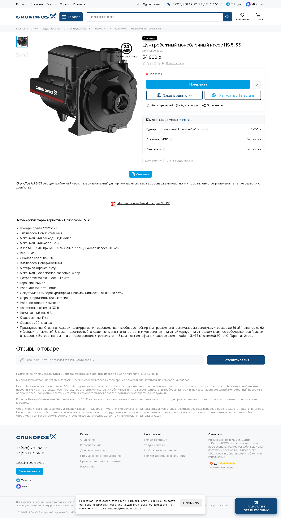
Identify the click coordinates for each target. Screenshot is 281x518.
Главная (21, 28)
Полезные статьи (155, 439)
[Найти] (227, 16)
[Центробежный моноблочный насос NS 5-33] (84, 90)
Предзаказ (198, 84)
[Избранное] (256, 84)
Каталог (21, 4)
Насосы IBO (87, 466)
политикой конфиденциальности (120, 508)
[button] (31, 90)
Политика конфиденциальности (165, 456)
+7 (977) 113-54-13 (210, 4)
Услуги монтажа (154, 445)
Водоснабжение (51, 28)
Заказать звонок (30, 471)
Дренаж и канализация (95, 450)
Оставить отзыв (236, 360)
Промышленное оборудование (100, 456)
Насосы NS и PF (103, 28)
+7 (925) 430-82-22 (184, 4)
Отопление (87, 439)
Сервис (65, 4)
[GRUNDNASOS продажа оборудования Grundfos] (36, 16)
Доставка (36, 4)
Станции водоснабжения (77, 28)
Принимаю (191, 503)
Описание (142, 174)
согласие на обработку (93, 504)
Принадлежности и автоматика (100, 461)
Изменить (185, 119)
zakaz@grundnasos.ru (149, 4)
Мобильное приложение (160, 450)
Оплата (51, 4)
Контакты (79, 4)
